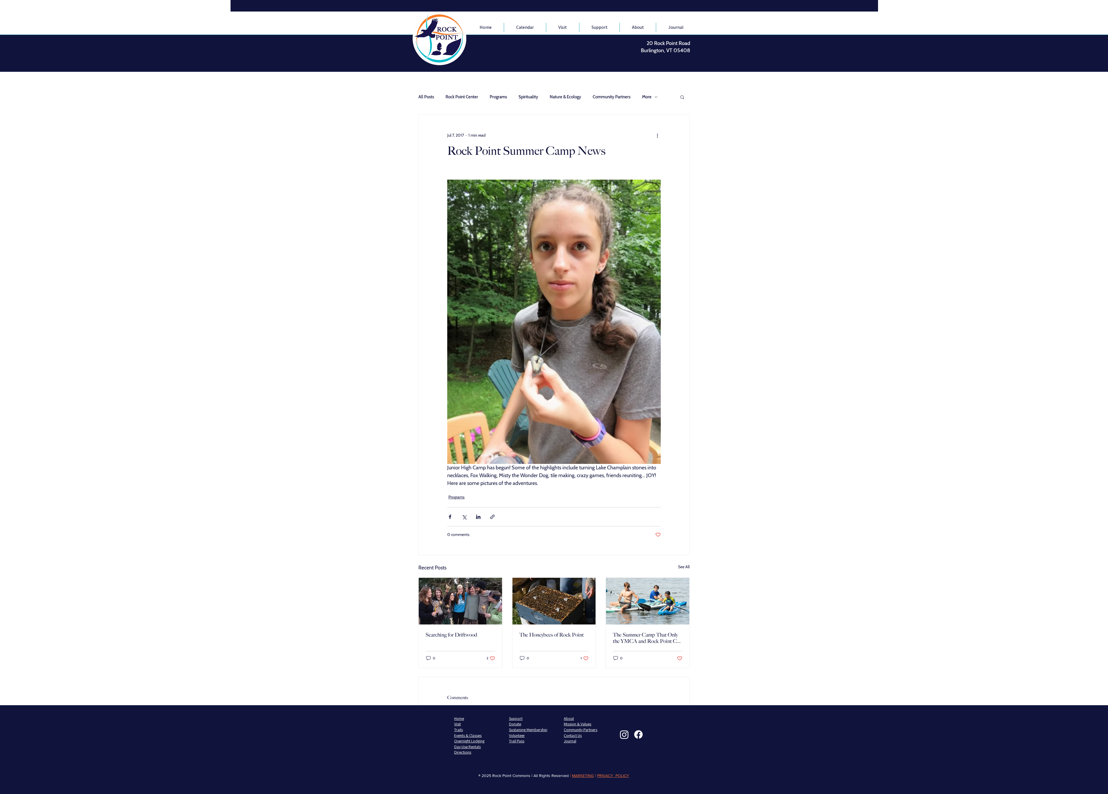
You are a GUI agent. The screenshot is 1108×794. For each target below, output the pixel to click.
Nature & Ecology (565, 96)
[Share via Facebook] (450, 517)
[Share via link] (492, 517)
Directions (462, 752)
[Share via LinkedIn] (478, 517)
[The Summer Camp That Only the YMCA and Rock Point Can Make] (647, 601)
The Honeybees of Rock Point (551, 635)
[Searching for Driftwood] (460, 601)
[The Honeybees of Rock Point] (554, 601)
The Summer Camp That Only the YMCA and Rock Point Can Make (647, 638)
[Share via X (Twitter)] (464, 517)
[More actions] (657, 135)
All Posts (426, 96)
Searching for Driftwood (451, 635)
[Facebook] (638, 734)
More (647, 96)
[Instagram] (624, 734)
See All (684, 566)
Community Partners (611, 96)
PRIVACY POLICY (613, 775)
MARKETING (583, 775)
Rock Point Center (462, 96)
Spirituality (528, 96)
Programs (498, 96)
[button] (682, 97)
